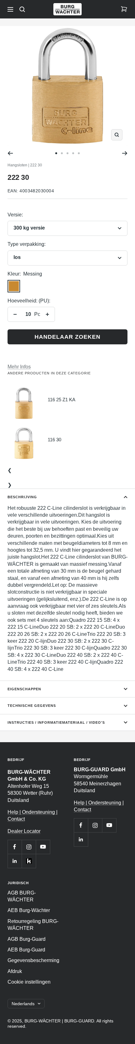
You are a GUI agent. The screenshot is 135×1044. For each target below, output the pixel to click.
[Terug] (10, 153)
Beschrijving (22, 497)
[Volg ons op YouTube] (43, 847)
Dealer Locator (24, 831)
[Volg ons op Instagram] (29, 847)
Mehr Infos (19, 366)
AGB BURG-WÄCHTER (22, 896)
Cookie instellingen (29, 982)
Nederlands (23, 1003)
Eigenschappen (24, 689)
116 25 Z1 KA (61, 399)
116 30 (54, 439)
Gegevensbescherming (33, 960)
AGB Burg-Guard (27, 939)
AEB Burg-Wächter (29, 910)
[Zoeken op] (22, 9)
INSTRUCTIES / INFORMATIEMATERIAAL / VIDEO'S (56, 722)
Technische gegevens (32, 705)
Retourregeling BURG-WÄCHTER (33, 925)
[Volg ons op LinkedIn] (15, 861)
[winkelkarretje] (124, 9)
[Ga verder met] (124, 153)
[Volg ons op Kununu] (29, 861)
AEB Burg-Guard (26, 949)
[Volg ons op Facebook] (15, 847)
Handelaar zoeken (67, 337)
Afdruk (15, 971)
